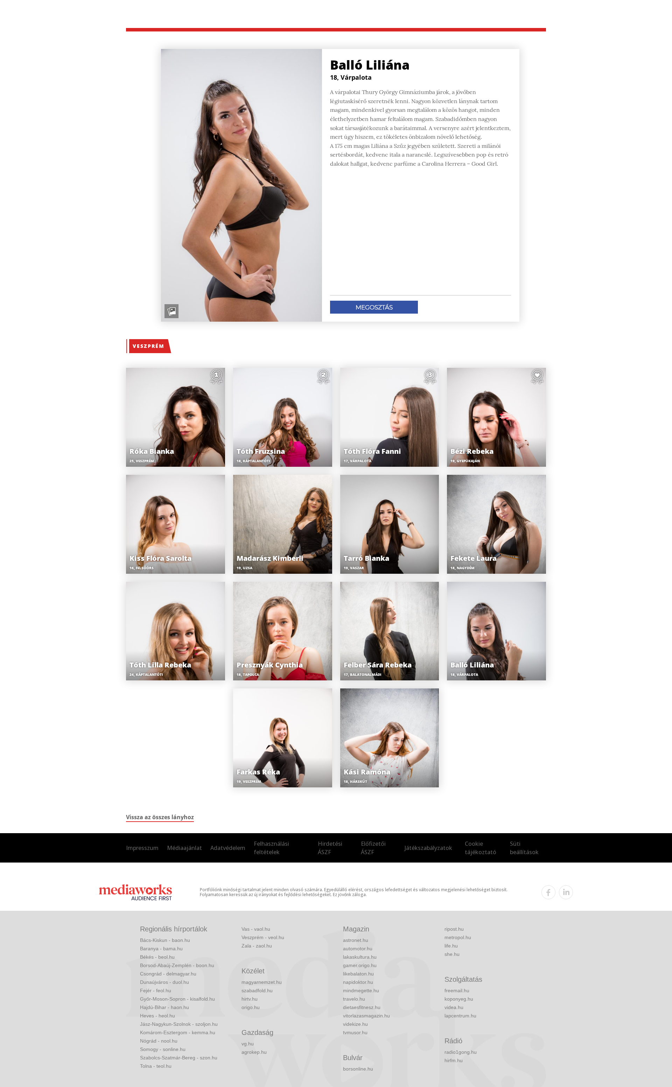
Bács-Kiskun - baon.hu (165, 940)
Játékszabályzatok (428, 848)
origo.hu (250, 1007)
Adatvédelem (227, 848)
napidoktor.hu (358, 982)
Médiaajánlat (184, 848)
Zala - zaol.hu (256, 946)
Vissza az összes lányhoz (160, 817)
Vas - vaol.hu (255, 929)
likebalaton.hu (358, 974)
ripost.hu (454, 929)
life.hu (451, 946)
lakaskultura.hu (360, 957)
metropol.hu (457, 937)
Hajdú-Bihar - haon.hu (164, 1007)
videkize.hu (355, 1024)
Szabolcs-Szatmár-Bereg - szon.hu (178, 1057)
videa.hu (453, 1007)
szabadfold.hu (257, 990)
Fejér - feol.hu (155, 990)
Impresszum (142, 848)
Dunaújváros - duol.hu (164, 982)
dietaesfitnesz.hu (361, 1007)
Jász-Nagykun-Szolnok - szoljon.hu (179, 1024)
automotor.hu (357, 948)
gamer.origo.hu (360, 965)
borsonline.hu (358, 1069)
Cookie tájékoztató (480, 848)
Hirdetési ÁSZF (330, 848)
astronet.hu (355, 940)
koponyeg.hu (458, 999)
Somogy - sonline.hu (163, 1049)
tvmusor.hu (355, 1032)
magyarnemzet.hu (261, 982)
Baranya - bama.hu (161, 948)
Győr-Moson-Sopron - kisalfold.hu (177, 999)
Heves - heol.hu (157, 1015)
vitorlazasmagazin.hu (366, 1015)
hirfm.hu (453, 1060)
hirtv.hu (249, 999)
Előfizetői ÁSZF (373, 848)
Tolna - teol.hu (156, 1066)
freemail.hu (456, 990)
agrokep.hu (254, 1052)
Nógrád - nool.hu (158, 1041)
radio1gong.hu (460, 1052)
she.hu (452, 954)
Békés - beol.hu (157, 957)
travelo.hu (354, 999)
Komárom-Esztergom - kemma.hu (177, 1032)
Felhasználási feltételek (271, 848)
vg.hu (247, 1043)
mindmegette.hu (361, 990)
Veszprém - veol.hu (262, 937)
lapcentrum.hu (460, 1015)
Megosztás (374, 307)
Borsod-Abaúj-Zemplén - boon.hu (177, 965)
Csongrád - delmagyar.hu (168, 974)
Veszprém (148, 346)
